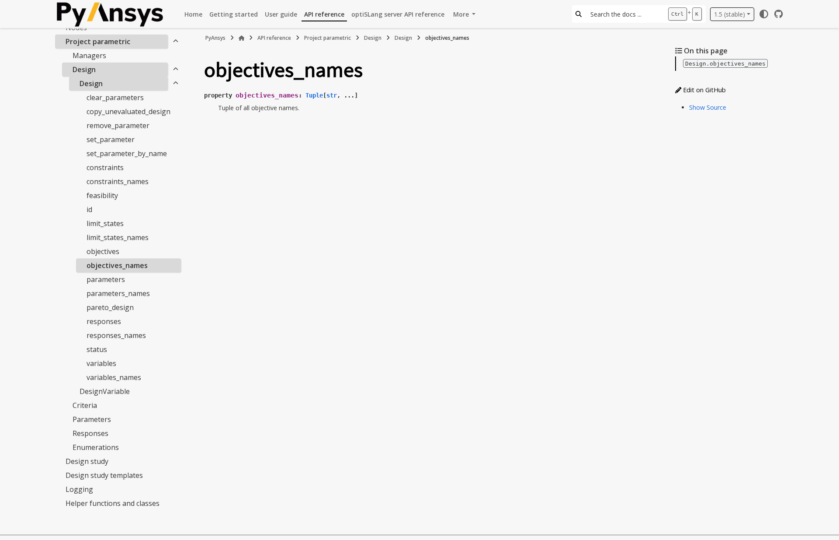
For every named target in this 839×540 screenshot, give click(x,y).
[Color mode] (764, 14)
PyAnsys (215, 38)
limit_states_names (118, 237)
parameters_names (118, 293)
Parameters (92, 419)
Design (84, 69)
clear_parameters (115, 97)
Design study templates (104, 475)
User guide (281, 14)
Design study (87, 461)
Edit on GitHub (703, 90)
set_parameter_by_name (127, 153)
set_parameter (111, 139)
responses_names (116, 335)
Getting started (233, 14)
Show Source (707, 107)
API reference (324, 14)
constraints (105, 167)
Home (193, 14)
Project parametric (98, 41)
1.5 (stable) (729, 14)
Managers (89, 55)
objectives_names (117, 265)
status (97, 349)
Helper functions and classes (112, 503)
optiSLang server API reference (397, 14)
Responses (90, 433)
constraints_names (118, 181)
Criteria (85, 405)
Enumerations (96, 447)
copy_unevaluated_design (128, 111)
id (89, 209)
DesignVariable (105, 391)
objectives (103, 251)
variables (101, 363)
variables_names (114, 377)
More (462, 14)
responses (104, 321)
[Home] (242, 38)
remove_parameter (118, 125)
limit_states (105, 223)
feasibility (102, 195)
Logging (79, 489)
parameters (106, 279)
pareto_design (110, 307)
